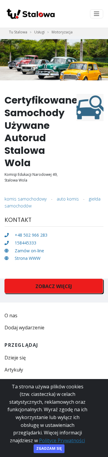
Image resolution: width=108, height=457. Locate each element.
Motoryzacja (62, 32)
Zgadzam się (49, 448)
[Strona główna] (30, 14)
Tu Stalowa (18, 32)
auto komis (68, 199)
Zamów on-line (29, 250)
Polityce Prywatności (62, 440)
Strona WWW (27, 258)
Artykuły (13, 369)
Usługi (39, 32)
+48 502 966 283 (30, 235)
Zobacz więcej (53, 286)
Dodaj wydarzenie (24, 327)
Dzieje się (15, 357)
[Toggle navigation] (96, 13)
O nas (10, 315)
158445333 (25, 243)
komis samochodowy (25, 199)
